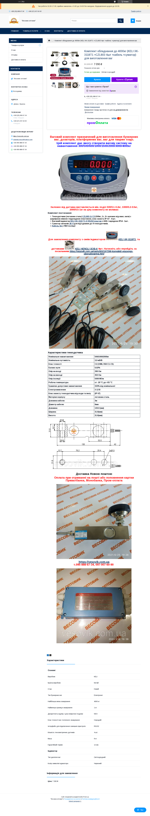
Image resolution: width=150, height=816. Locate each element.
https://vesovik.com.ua (94, 561)
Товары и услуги (30, 31)
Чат (142, 810)
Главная (15, 31)
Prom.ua (86, 797)
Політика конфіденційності (91, 799)
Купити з (120, 80)
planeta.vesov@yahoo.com (22, 139)
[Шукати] (121, 20)
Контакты (58, 31)
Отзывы (14, 55)
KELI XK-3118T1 (127, 239)
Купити (97, 80)
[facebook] (48, 655)
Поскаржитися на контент (72, 799)
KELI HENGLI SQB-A (86, 248)
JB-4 (71, 224)
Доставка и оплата (76, 31)
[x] (50, 655)
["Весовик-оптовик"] (14, 25)
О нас (47, 31)
